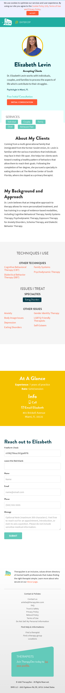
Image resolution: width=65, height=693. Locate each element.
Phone (7, 499)
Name (6, 473)
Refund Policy (32, 615)
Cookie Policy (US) (40, 6)
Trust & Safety (32, 608)
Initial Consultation (22, 102)
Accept (32, 13)
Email (6, 486)
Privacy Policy (32, 611)
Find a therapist (33, 632)
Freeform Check (11, 447)
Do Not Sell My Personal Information (32, 621)
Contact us (32, 599)
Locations (32, 638)
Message (7, 512)
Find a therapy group (32, 635)
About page (32, 581)
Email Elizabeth (34, 407)
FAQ (32, 605)
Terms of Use (32, 618)
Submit (13, 536)
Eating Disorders (32, 299)
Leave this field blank (13, 460)
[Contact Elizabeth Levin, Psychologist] (32, 46)
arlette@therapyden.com (32, 602)
